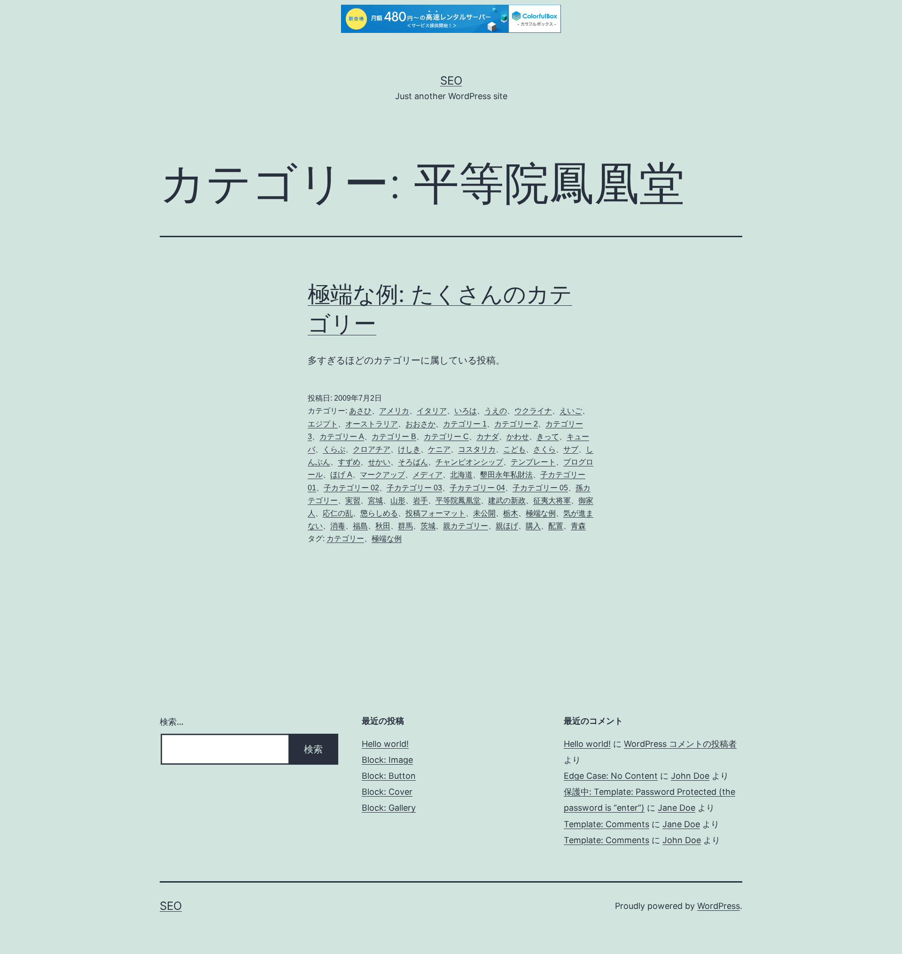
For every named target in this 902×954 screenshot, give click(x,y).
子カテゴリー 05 (540, 488)
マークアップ (382, 475)
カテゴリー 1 (465, 424)
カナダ (487, 437)
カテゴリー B (394, 437)
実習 (352, 500)
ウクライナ (533, 411)
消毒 (337, 526)
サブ (570, 449)
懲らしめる (379, 513)
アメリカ (394, 411)
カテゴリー (345, 539)
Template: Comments (606, 824)
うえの (495, 411)
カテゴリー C (446, 437)
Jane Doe (676, 808)
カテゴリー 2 (516, 424)
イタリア (432, 411)
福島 (360, 526)
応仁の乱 (338, 513)
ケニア (439, 449)
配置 (555, 526)
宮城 (375, 500)
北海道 (461, 475)
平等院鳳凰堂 (458, 500)
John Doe (690, 776)
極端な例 (541, 513)
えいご (571, 411)
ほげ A (341, 475)
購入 (533, 526)
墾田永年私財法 (506, 475)
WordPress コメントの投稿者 (680, 744)
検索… (172, 722)
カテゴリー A (341, 437)
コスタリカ (477, 449)
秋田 (382, 526)
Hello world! (385, 744)
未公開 (484, 513)
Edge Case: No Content (611, 776)
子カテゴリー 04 (477, 488)
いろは (465, 411)
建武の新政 (507, 500)
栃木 (510, 513)
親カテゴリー (465, 526)
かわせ (517, 437)
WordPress (718, 906)
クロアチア (371, 449)
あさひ (360, 411)
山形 (397, 500)
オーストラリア (371, 424)
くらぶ (334, 449)
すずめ (349, 462)
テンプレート (533, 462)
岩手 (420, 500)
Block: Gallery (389, 808)
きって (548, 437)
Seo (451, 80)
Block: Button (389, 776)
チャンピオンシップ (469, 462)
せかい (379, 462)
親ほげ (507, 526)
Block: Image (387, 760)
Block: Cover (387, 792)
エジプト (323, 424)
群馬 (405, 526)
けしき (409, 449)
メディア (427, 475)
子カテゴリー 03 (414, 488)
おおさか (420, 424)
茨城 (427, 526)
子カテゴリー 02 (351, 488)
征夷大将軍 (552, 500)
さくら (544, 449)
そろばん (413, 462)
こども (514, 449)
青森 (578, 526)
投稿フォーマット (435, 513)
